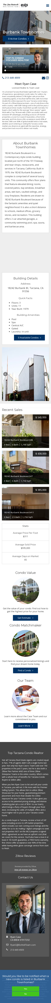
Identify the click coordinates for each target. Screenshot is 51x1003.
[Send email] (43, 78)
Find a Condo (24, 670)
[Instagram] (47, 78)
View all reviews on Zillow (25, 869)
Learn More (24, 725)
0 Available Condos (28, 337)
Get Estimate (24, 617)
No (25, 994)
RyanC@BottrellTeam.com (23, 945)
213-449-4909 (12, 77)
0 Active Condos (17, 38)
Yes (25, 989)
